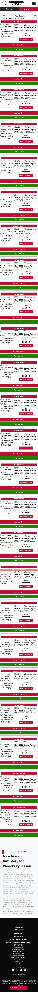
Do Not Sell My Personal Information (19, 981)
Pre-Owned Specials (18, 953)
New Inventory (18, 948)
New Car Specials (18, 951)
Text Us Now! (19, 49)
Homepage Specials (18, 955)
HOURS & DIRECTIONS (18, 939)
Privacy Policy (27, 980)
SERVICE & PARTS (18, 957)
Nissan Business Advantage (18, 942)
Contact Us (6, 980)
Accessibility (16, 980)
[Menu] (33, 4)
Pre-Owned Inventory (18, 949)
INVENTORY (18, 945)
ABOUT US (18, 934)
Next (23, 851)
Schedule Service (18, 962)
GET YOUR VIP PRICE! (25, 39)
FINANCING (18, 936)
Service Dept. (18, 960)
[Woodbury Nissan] (13, 3)
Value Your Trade (19, 45)
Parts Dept (18, 963)
